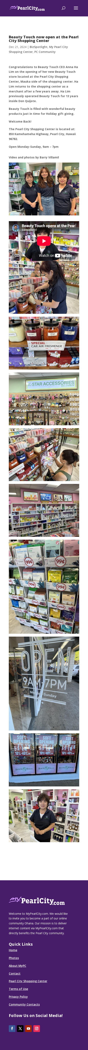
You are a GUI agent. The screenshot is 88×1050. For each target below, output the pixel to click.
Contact (14, 973)
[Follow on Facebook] (12, 1028)
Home (13, 950)
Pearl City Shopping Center (28, 981)
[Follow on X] (20, 1028)
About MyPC (17, 966)
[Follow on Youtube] (28, 1028)
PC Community (45, 52)
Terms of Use (18, 989)
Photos (14, 958)
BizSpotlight (38, 47)
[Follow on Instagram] (36, 1028)
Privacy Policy (18, 997)
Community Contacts (24, 1004)
